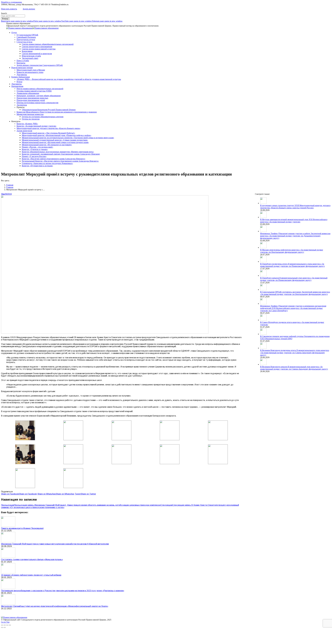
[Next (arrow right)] (5, 627)
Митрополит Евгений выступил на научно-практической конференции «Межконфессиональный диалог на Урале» (54, 606)
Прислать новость (9, 9)
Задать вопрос (29, 9)
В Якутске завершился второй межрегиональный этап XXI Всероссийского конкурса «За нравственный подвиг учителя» (293, 220)
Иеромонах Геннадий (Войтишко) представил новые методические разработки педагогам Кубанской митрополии (55, 544)
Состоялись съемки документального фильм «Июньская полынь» (32, 559)
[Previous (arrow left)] (2, 627)
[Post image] (8, 526)
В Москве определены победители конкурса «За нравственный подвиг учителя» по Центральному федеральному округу (291, 251)
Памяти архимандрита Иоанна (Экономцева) (22, 528)
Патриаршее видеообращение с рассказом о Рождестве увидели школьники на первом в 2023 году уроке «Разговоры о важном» (62, 591)
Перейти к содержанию (11, 2)
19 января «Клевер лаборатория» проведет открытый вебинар (31, 575)
